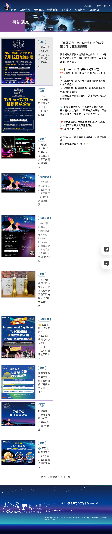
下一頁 (66, 477)
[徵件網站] (18, 235)
